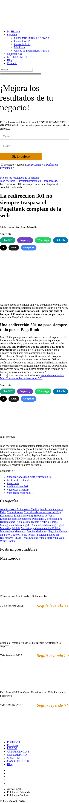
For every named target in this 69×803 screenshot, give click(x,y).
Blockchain (46, 509)
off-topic (22, 534)
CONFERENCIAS (18, 751)
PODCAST (13, 742)
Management (7, 525)
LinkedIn (60, 240)
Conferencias (14, 53)
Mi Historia (13, 31)
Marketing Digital (54, 525)
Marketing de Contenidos (29, 525)
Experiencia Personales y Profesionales (40, 518)
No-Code (11, 534)
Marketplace (7, 531)
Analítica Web (8, 509)
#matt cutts (13, 483)
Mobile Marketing (37, 531)
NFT (2, 534)
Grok (14, 247)
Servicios (12, 34)
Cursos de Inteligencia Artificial (31, 50)
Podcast (32, 534)
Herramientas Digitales (12, 521)
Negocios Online (57, 531)
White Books (7, 540)
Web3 (62, 537)
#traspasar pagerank (18, 489)
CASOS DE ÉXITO (18, 761)
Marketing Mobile (10, 528)
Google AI (28, 247)
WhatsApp (43, 240)
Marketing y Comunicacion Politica (41, 528)
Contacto (12, 63)
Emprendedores (9, 518)
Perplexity (25, 240)
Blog (10, 60)
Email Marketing (23, 515)
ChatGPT (7, 240)
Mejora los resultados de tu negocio (19, 177)
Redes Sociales (30, 537)
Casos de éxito (22, 44)
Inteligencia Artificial (38, 521)
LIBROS (12, 748)
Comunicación (15, 512)
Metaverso (20, 531)
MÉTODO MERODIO (20, 56)
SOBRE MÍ (14, 757)
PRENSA (12, 745)
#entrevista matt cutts (18, 480)
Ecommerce (6, 515)
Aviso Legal (34, 164)
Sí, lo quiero (21, 156)
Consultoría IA (22, 41)
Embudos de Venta (43, 515)
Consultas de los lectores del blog (42, 512)
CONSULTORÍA (17, 754)
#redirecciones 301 (17, 486)
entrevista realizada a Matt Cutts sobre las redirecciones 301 (32, 377)
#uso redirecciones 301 (20, 492)
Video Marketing (48, 537)
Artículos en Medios (27, 509)
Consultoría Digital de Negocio (31, 37)
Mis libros (19, 47)
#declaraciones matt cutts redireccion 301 (30, 476)
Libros (54, 521)
